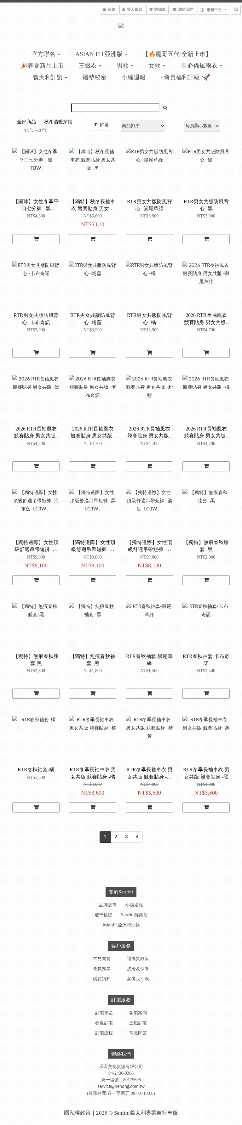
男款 (123, 65)
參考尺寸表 (138, 979)
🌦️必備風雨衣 (199, 65)
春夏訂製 (104, 1023)
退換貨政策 (138, 959)
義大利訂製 (48, 77)
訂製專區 (104, 1013)
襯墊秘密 (95, 77)
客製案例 (138, 1013)
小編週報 (134, 77)
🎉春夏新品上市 (42, 65)
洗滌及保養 (138, 969)
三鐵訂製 (138, 1023)
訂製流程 (104, 1033)
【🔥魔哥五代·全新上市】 (176, 54)
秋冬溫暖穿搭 (58, 122)
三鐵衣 (88, 65)
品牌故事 (108, 905)
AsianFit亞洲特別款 (121, 925)
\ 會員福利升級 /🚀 (185, 77)
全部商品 (26, 122)
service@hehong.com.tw (121, 1086)
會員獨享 (102, 969)
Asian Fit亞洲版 (99, 54)
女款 (155, 65)
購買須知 (102, 979)
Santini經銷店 (134, 915)
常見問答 (102, 959)
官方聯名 (44, 54)
